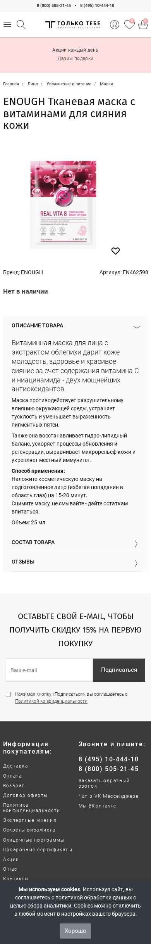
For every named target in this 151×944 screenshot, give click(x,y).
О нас (10, 869)
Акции (11, 859)
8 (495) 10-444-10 (97, 5)
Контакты (16, 879)
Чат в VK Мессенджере (109, 796)
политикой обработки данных (93, 897)
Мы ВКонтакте (98, 806)
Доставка (15, 766)
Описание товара (37, 325)
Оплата (12, 776)
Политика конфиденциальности (31, 807)
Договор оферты (25, 795)
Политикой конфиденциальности (51, 701)
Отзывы (23, 561)
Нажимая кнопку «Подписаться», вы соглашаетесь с (71, 698)
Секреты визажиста (29, 830)
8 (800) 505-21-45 (54, 5)
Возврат (14, 785)
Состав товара (33, 542)
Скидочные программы (34, 840)
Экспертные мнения (30, 820)
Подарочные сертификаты (38, 849)
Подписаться (119, 669)
